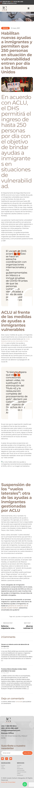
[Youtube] (10, 758)
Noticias (5, 28)
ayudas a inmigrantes (22, 616)
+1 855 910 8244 (11, 726)
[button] (28, 8)
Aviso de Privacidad (8, 782)
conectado (19, 701)
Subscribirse (27, 753)
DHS (31, 616)
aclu (14, 616)
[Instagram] (6, 758)
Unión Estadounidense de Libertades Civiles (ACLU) (15, 341)
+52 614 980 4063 (11, 728)
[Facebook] (2, 758)
